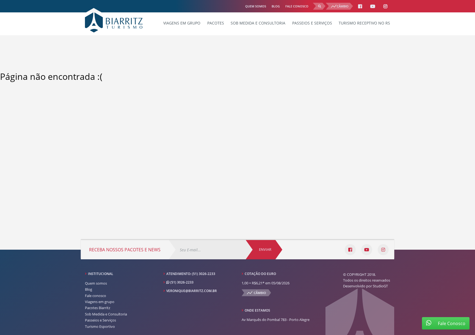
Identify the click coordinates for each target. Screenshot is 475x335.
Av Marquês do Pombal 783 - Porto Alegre (276, 319)
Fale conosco (296, 6)
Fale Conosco (451, 323)
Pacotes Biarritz (97, 307)
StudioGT (380, 286)
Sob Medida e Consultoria (258, 23)
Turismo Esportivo (100, 326)
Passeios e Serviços (312, 23)
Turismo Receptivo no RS (364, 23)
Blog (276, 6)
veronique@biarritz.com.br (191, 290)
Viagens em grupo (181, 23)
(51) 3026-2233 (203, 273)
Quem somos (255, 6)
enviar (265, 249)
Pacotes (215, 23)
